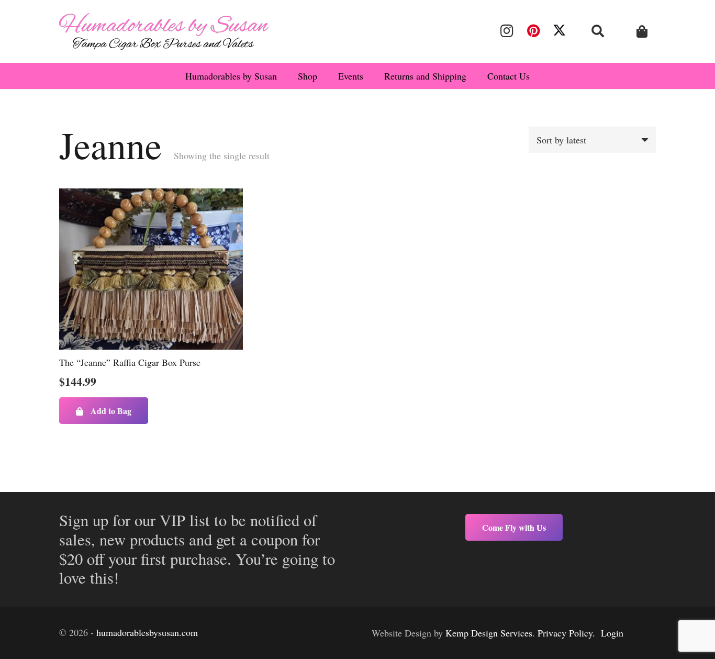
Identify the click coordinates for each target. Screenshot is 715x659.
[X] (559, 31)
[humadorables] (164, 31)
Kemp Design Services (488, 633)
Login (612, 633)
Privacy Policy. (566, 633)
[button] (598, 31)
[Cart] (642, 32)
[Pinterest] (533, 31)
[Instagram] (507, 31)
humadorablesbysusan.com (147, 632)
